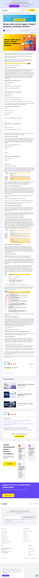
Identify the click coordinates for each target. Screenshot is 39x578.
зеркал (33, 143)
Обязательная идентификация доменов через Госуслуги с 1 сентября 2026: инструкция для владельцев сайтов (18, 439)
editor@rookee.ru (31, 444)
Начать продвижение (19, 20)
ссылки (15, 279)
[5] (9, 384)
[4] (8, 384)
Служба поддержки (31, 566)
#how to (24, 402)
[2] (6, 384)
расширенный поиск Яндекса (23, 280)
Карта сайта (25, 554)
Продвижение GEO (4, 546)
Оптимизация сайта (4, 552)
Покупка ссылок (4, 547)
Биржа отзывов (3, 549)
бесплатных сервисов (19, 219)
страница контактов (19, 238)
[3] (7, 384)
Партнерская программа (27, 546)
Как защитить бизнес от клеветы (26, 418)
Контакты (30, 560)
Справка (29, 567)
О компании (26, 543)
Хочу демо (21, 11)
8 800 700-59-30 (31, 562)
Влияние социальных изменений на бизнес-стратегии (14, 436)
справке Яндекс (22, 212)
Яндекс (5, 231)
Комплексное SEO (4, 551)
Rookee (18, 63)
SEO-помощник (26, 552)
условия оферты (20, 534)
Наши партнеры (26, 551)
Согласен (6, 575)
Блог (2, 560)
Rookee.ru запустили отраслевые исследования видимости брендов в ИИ (6, 563)
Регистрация (31, 11)
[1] (4, 384)
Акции (24, 547)
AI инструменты (4, 554)
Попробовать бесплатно (9, 478)
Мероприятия (25, 549)
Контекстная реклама (5, 557)
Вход (26, 11)
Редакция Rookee (8, 33)
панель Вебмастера (17, 174)
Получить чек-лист (9, 510)
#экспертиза (20, 402)
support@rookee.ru (31, 564)
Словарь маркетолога (31, 569)
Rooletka (22, 63)
